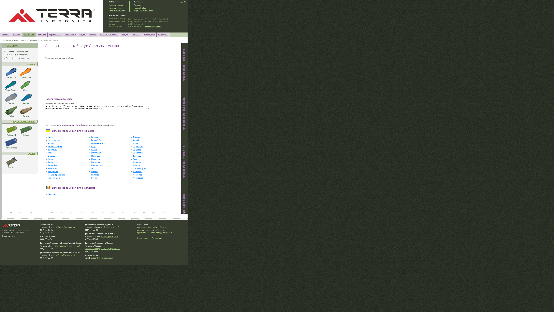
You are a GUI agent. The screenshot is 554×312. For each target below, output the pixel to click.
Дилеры (137, 5)
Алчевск (52, 143)
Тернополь (138, 153)
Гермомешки (55, 35)
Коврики (42, 35)
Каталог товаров (116, 8)
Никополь (95, 162)
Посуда (124, 35)
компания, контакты (146, 227)
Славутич (137, 137)
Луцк (93, 146)
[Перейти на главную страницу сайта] (54, 22)
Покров (94, 172)
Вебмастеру (157, 238)
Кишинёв (52, 194)
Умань (136, 159)
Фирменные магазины (143, 11)
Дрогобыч (52, 165)
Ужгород (137, 156)
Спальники (29, 35)
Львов (94, 150)
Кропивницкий (98, 143)
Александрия (54, 140)
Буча (50, 153)
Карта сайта (142, 238)
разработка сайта (8, 232)
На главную (6, 40)
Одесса (94, 168)
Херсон (136, 165)
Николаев (95, 159)
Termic (11, 103)
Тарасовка (138, 146)
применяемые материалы (148, 233)
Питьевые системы (109, 35)
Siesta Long (26, 77)
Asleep (26, 135)
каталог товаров (144, 230)
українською (161, 227)
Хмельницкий (139, 168)
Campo (11, 167)
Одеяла (31, 154)
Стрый (136, 140)
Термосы (136, 35)
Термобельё (70, 35)
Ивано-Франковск (56, 175)
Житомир (52, 168)
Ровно (94, 178)
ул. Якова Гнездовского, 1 (66, 227)
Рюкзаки (16, 35)
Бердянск (52, 150)
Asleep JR (11, 135)
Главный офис (140, 8)
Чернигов (137, 175)
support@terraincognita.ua (102, 258)
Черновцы (138, 178)
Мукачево (95, 156)
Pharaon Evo (11, 77)
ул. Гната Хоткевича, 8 (65, 255)
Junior (26, 103)
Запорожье (53, 172)
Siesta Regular (11, 90)
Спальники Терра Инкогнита (18, 51)
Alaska (26, 90)
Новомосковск (97, 165)
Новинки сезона (116, 5)
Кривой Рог (96, 140)
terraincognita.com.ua (153, 26)
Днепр (51, 162)
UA (181, 2)
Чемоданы (163, 35)
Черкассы (137, 172)
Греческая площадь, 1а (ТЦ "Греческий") (102, 249)
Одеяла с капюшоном (24, 122)
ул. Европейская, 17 (110, 227)
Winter (26, 116)
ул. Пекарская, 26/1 (109, 236)
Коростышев (54, 178)
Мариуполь (96, 153)
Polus (11, 116)
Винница (52, 159)
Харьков (137, 162)
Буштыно (52, 156)
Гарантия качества (117, 11)
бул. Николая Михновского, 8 (67, 246)
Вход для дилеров (8, 236)
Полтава (95, 175)
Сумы (135, 143)
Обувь (82, 35)
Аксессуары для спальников (18, 58)
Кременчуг (96, 137)
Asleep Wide (11, 148)
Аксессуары (149, 35)
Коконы (31, 64)
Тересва (137, 150)
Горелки (93, 35)
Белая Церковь (55, 146)
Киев (50, 137)
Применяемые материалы (17, 55)
